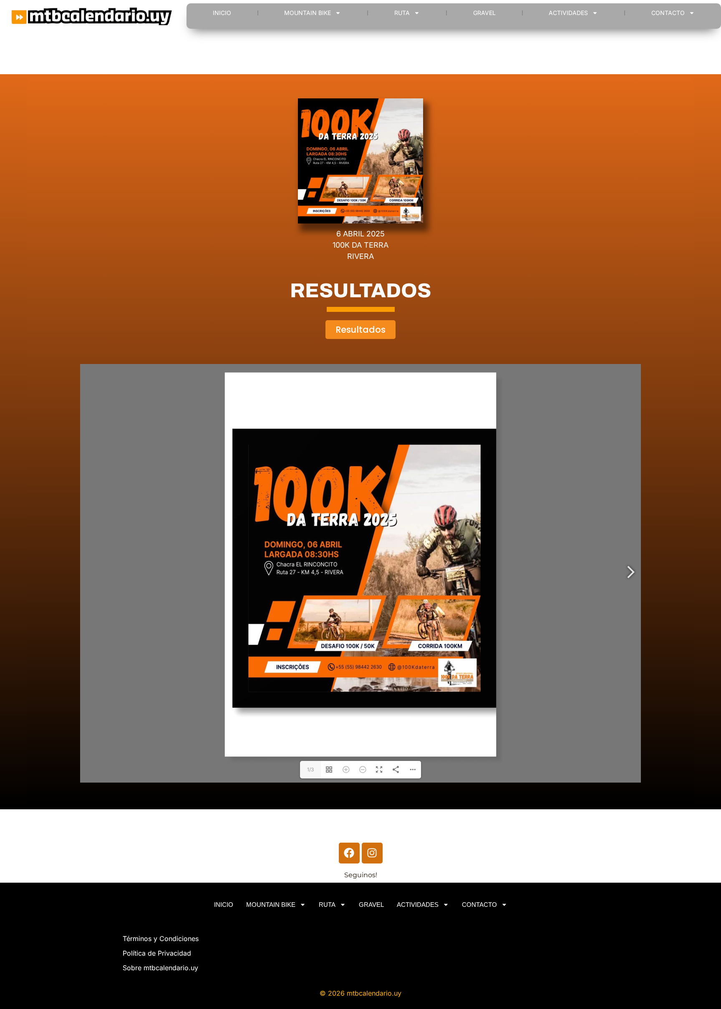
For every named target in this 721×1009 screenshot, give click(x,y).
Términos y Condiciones (161, 938)
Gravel (484, 12)
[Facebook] (349, 853)
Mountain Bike (307, 12)
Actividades (568, 12)
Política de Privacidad (157, 953)
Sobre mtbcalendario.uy (160, 968)
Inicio (222, 12)
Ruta (402, 12)
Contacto (668, 12)
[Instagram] (372, 853)
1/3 (310, 769)
